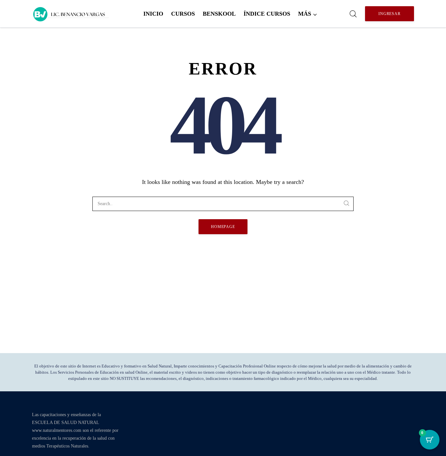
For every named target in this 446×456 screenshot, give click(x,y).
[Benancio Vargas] (71, 14)
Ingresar (389, 13)
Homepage (223, 226)
